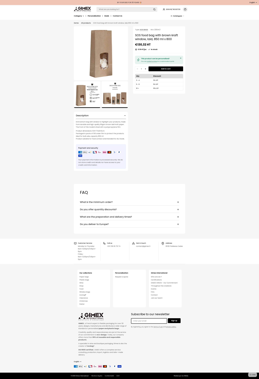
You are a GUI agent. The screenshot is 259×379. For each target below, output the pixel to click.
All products (86, 23)
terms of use (158, 327)
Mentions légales (96, 376)
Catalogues (177, 16)
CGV (117, 376)
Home (76, 23)
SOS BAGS (144, 29)
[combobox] (127, 9)
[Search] (154, 9)
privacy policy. (171, 327)
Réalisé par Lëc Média (181, 376)
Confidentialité (109, 376)
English (252, 2)
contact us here (152, 61)
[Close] (181, 58)
